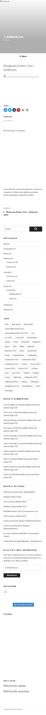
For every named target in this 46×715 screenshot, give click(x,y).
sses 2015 (16, 373)
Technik (7, 272)
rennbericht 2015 (12, 360)
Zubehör (7, 310)
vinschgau (9, 391)
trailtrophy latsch (11, 382)
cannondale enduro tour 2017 (16, 333)
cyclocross (19, 338)
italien (22, 346)
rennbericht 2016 (29, 360)
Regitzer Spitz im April (12, 497)
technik (35, 373)
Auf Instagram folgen (24, 605)
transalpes (34, 382)
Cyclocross (10, 262)
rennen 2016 (10, 368)
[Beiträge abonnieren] (8, 686)
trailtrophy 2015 (31, 377)
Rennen (7, 258)
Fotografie (8, 249)
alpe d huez (16, 324)
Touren (6, 286)
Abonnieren (12, 575)
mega (7, 355)
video (38, 386)
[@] (10, 593)
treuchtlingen (27, 386)
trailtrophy (17, 377)
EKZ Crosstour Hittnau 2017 (15, 516)
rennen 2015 (35, 364)
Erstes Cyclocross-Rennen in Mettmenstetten (22, 521)
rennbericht (32, 355)
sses (7, 373)
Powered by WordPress (13, 709)
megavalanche (18, 355)
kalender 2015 (11, 351)
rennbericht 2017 (12, 364)
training (24, 382)
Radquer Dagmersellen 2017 (15, 506)
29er (7, 324)
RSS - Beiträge (20, 686)
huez (15, 346)
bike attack (28, 324)
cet (32, 333)
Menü (24, 56)
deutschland (32, 338)
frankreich (36, 342)
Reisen (6, 254)
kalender (30, 346)
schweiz (34, 368)
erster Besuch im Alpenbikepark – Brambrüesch (23, 541)
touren (7, 377)
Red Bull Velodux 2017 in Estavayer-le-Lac (21, 511)
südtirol (26, 373)
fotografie (25, 342)
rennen (24, 364)
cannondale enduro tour (14, 329)
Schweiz (9, 290)
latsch (22, 351)
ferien (16, 342)
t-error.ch (13, 37)
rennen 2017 (23, 368)
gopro (7, 346)
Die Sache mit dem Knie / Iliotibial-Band (19, 492)
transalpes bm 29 (12, 386)
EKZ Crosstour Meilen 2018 (15, 502)
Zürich (11, 299)
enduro (7, 342)
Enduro (9, 267)
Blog (5, 244)
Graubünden (14, 294)
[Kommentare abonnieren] (8, 691)
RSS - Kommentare (21, 691)
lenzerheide (32, 351)
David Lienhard (9, 451)
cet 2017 (8, 338)
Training (7, 305)
